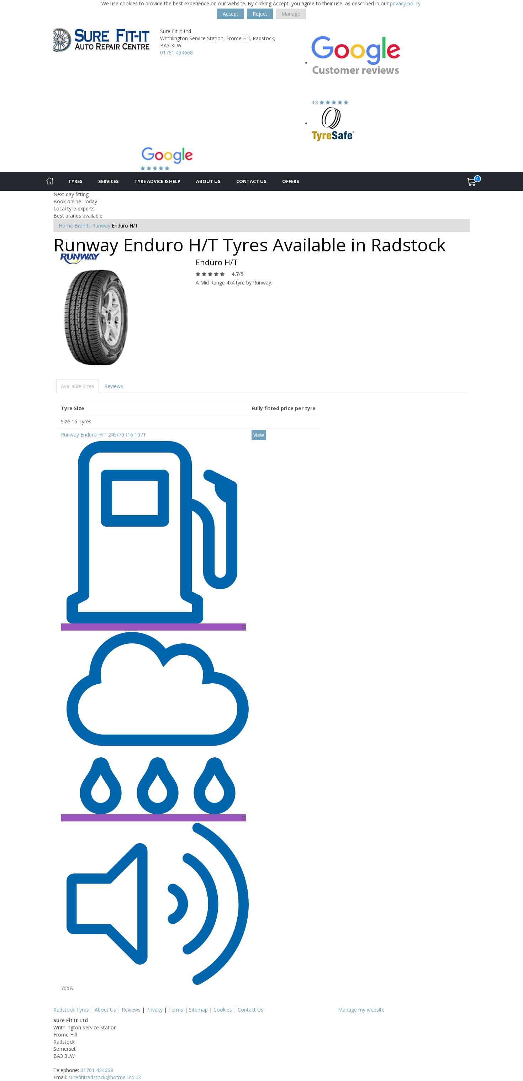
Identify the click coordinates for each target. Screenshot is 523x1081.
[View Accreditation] (333, 123)
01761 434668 (176, 52)
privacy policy (405, 3)
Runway (101, 225)
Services (108, 181)
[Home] (49, 181)
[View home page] (101, 39)
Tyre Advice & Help (157, 181)
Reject (260, 13)
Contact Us (251, 181)
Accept (230, 13)
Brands (82, 225)
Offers (290, 181)
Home (66, 225)
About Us (208, 181)
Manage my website (361, 1009)
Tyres (75, 181)
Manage (290, 13)
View (258, 435)
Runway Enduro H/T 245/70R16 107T (103, 434)
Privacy (154, 1009)
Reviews (113, 386)
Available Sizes (77, 386)
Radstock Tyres (71, 1009)
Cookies (222, 1009)
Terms (175, 1009)
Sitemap (198, 1009)
